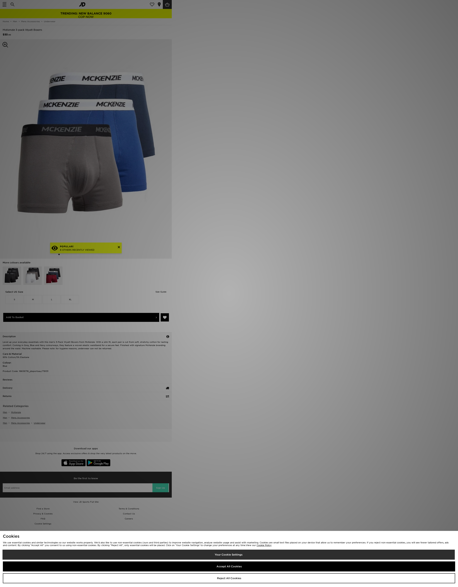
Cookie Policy (264, 545)
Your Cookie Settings (228, 554)
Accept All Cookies (229, 566)
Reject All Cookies (229, 578)
